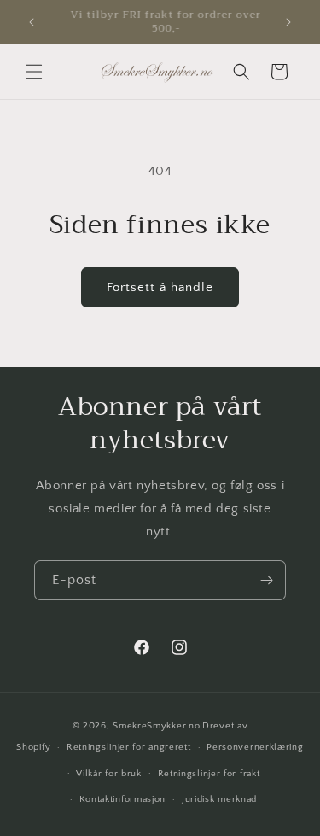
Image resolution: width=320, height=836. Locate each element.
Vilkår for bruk (109, 774)
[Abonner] (266, 580)
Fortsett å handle (160, 287)
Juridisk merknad (219, 799)
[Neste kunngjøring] (288, 22)
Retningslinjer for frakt (209, 774)
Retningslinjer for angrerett (129, 747)
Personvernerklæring (255, 747)
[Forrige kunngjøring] (31, 22)
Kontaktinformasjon (122, 799)
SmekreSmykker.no (156, 726)
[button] (34, 72)
